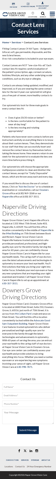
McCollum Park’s (24, 313)
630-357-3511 (9, 283)
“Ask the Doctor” (27, 186)
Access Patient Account (42, 7)
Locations (9, 466)
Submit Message (28, 430)
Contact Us (20, 466)
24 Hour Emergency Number (39, 466)
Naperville (7, 196)
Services (16, 42)
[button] (32, 14)
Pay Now (13, 7)
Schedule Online (28, 6)
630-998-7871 (24, 366)
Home (5, 42)
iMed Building (13, 233)
